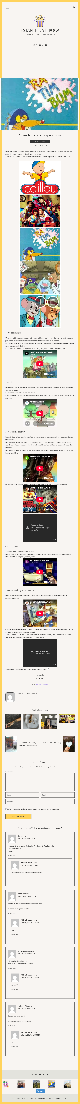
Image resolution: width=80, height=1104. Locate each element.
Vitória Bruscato (31, 694)
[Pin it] (42, 678)
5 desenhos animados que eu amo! (40, 135)
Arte (37, 684)
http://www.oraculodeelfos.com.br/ (20, 964)
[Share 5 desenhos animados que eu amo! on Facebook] (37, 678)
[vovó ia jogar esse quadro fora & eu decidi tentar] (51, 1084)
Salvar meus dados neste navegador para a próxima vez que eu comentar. (33, 809)
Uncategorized (40, 145)
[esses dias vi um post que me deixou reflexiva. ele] (21, 1084)
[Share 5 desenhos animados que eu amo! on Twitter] (39, 678)
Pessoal (45, 684)
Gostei (40, 684)
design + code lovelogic (57, 1098)
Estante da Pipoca (32, 1098)
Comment (8, 772)
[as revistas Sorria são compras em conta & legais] (5, 1084)
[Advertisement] (40, 62)
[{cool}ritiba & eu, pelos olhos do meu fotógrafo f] (67, 1084)
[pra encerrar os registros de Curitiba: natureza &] (36, 1084)
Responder (12, 855)
